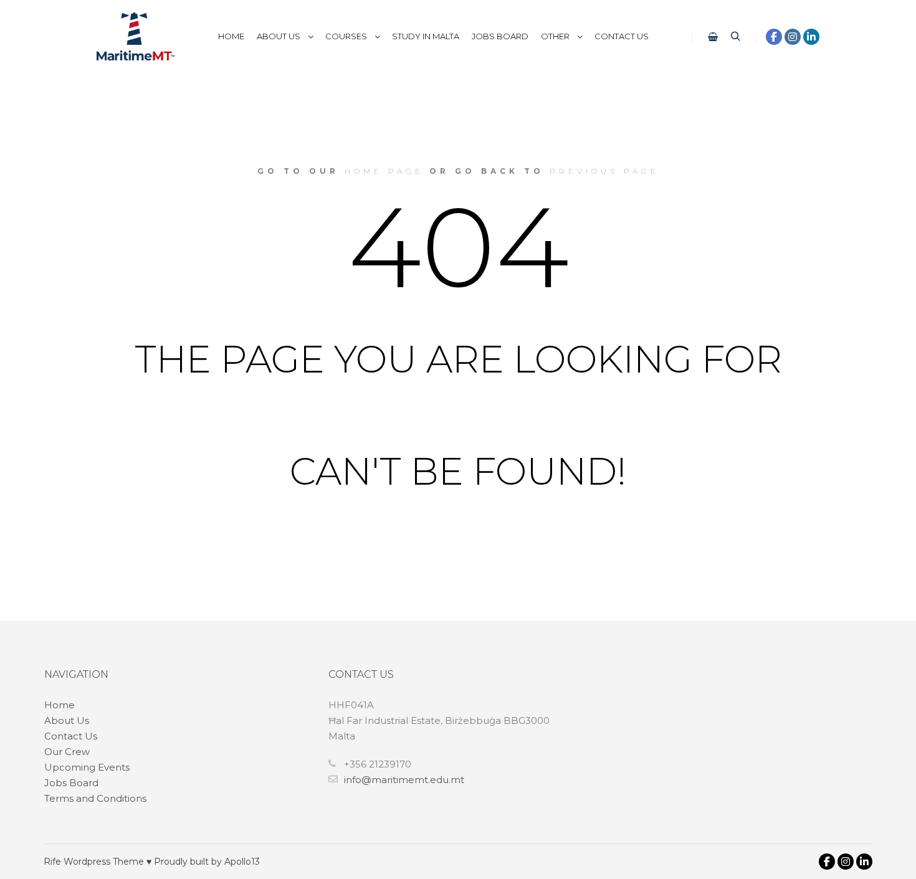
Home (59, 705)
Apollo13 (242, 861)
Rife (52, 861)
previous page (604, 171)
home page (384, 171)
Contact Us (70, 736)
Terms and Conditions (95, 798)
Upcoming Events (87, 767)
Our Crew (67, 752)
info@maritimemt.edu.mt (404, 780)
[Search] (735, 37)
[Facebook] (774, 37)
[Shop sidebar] (713, 37)
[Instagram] (793, 37)
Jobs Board (71, 783)
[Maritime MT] (135, 36)
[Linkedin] (811, 37)
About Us (66, 720)
